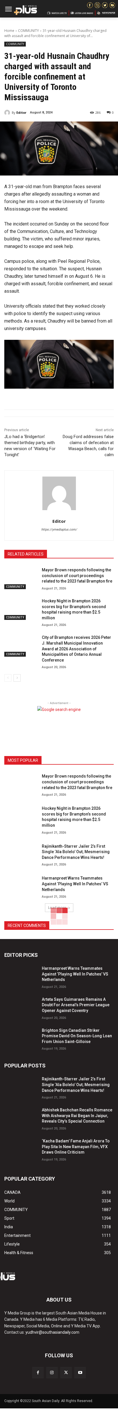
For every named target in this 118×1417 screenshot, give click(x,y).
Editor (21, 112)
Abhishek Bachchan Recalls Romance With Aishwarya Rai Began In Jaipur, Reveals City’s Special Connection (77, 1115)
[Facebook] (38, 1372)
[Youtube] (80, 1372)
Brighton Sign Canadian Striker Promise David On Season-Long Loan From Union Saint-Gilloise (77, 1036)
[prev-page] (7, 678)
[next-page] (17, 678)
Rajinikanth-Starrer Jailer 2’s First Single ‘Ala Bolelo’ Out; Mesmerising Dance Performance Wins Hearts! (76, 852)
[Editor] (8, 112)
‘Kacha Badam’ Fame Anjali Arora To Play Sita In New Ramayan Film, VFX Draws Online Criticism (76, 1146)
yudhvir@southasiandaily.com (52, 1332)
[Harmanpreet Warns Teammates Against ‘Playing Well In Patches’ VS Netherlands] (20, 885)
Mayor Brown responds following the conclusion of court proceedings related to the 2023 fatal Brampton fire (77, 575)
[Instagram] (52, 1372)
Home (9, 30)
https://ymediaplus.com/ (59, 529)
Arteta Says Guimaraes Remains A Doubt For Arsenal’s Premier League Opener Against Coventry (75, 1005)
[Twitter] (66, 1372)
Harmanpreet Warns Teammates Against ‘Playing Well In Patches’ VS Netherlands (75, 884)
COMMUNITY (28, 30)
